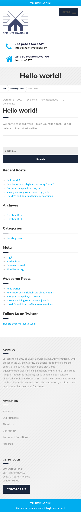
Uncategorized (49, 99)
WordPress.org (15, 269)
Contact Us (9, 431)
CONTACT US (16, 489)
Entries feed (14, 261)
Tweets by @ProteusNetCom (19, 323)
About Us (8, 424)
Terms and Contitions (15, 437)
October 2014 (14, 219)
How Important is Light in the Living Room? (30, 184)
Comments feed (16, 265)
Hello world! (13, 180)
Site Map (8, 444)
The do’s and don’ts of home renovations (30, 196)
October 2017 (14, 215)
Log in (10, 257)
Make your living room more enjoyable (28, 192)
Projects (8, 411)
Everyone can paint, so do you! (24, 188)
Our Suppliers (11, 418)
